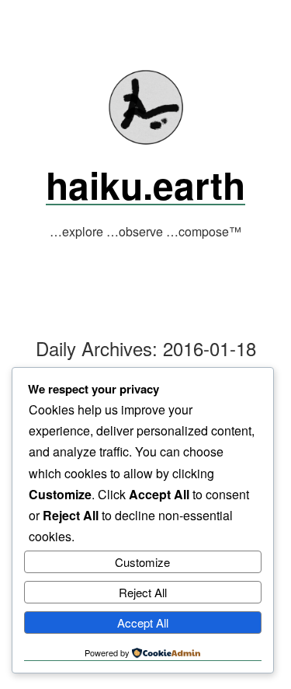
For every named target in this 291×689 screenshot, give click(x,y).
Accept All (142, 622)
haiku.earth (145, 185)
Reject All (143, 592)
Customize (142, 562)
